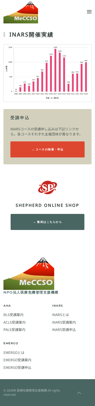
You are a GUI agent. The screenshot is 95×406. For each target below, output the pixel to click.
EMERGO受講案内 (17, 359)
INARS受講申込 (64, 329)
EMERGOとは (13, 352)
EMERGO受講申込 (17, 367)
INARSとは (60, 314)
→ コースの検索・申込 (47, 149)
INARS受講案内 (64, 322)
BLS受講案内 (13, 314)
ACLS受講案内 (14, 322)
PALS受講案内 (14, 329)
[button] (89, 11)
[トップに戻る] (20, 11)
